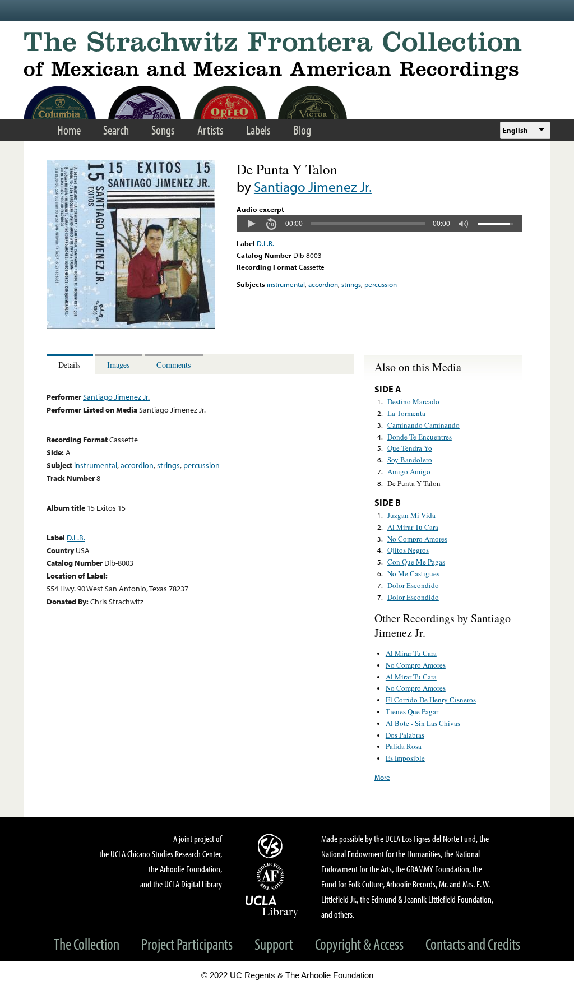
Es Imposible (405, 758)
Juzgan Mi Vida (411, 515)
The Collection (86, 944)
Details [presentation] (69, 364)
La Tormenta (406, 413)
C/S (272, 845)
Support (273, 944)
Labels (258, 130)
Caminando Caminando (423, 425)
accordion (323, 284)
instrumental (286, 284)
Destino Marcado (413, 401)
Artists (210, 130)
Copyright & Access (359, 944)
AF (272, 876)
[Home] (287, 55)
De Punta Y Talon (414, 483)
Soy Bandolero (409, 460)
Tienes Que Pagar (412, 711)
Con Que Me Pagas (416, 562)
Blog (302, 130)
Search (116, 130)
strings (351, 284)
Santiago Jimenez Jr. (313, 186)
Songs (163, 130)
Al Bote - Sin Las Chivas (423, 723)
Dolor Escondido (413, 585)
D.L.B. (265, 243)
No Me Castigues (413, 573)
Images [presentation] (118, 364)
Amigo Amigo (408, 471)
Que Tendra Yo (409, 448)
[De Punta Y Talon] (131, 325)
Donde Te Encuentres (419, 437)
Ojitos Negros (408, 550)
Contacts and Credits (472, 944)
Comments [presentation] (173, 364)
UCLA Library (272, 905)
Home (69, 130)
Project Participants (187, 944)
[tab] (71, 364)
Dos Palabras (405, 735)
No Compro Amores (417, 539)
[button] (251, 223)
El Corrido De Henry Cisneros (431, 700)
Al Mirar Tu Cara (412, 527)
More (382, 776)
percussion (380, 284)
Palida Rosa (404, 746)
